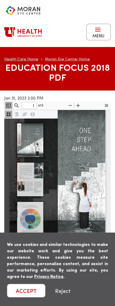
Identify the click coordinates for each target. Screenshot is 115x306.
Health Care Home (21, 58)
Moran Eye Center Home (67, 58)
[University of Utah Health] (23, 32)
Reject (63, 290)
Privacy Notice (49, 276)
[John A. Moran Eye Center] (23, 10)
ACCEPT (26, 290)
